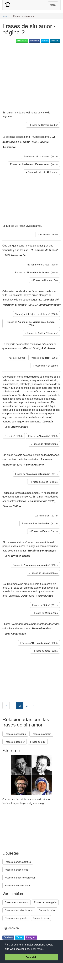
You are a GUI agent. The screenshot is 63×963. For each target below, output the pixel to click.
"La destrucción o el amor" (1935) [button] (40, 156)
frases (5, 16)
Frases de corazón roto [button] (16, 902)
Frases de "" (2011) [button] (36, 473)
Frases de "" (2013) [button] (39, 523)
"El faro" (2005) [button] (17, 357)
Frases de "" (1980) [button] (36, 272)
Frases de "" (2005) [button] (44, 357)
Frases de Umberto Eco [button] (45, 280)
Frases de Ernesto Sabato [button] (44, 572)
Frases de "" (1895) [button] (39, 643)
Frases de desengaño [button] (45, 902)
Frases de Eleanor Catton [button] (44, 531)
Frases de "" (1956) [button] (43, 436)
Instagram (31, 937)
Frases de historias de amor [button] (19, 910)
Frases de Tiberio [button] (49, 234)
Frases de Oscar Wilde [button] (46, 650)
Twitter (45, 40)
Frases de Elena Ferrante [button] (44, 481)
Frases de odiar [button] (47, 910)
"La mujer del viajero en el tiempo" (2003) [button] (36, 314)
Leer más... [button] (37, 949)
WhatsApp (22, 40)
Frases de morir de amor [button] (17, 885)
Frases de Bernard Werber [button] (44, 124)
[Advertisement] (31, 77)
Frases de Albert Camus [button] (45, 443)
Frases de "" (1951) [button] (35, 565)
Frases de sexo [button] (41, 918)
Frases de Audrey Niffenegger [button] (42, 333)
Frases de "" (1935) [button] (34, 164)
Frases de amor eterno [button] (16, 869)
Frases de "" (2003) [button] (31, 323)
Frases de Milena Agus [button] (46, 612)
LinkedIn (55, 40)
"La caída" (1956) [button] (14, 436)
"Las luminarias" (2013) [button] (46, 515)
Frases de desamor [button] (15, 741)
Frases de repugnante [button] (16, 918)
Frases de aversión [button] (41, 733)
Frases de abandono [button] (15, 733)
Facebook (34, 40)
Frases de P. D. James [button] (46, 365)
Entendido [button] (31, 957)
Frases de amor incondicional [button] (20, 877)
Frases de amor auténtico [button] (18, 861)
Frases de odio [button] (38, 741)
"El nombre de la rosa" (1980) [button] (42, 264)
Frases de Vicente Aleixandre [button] (43, 172)
